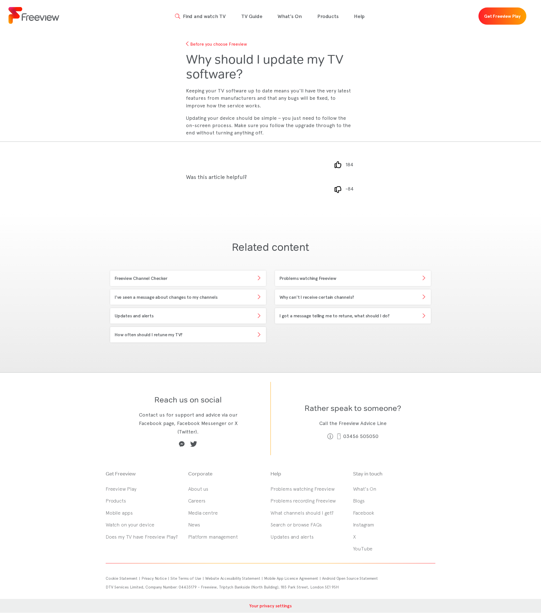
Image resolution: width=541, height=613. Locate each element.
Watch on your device (130, 525)
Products (328, 16)
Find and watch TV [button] (203, 16)
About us (198, 489)
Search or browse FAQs (296, 525)
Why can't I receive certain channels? (317, 297)
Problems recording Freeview (303, 501)
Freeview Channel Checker (141, 278)
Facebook (363, 513)
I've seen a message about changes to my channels (166, 297)
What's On (289, 16)
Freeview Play (121, 489)
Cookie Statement (122, 578)
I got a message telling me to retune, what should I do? (335, 315)
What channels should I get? (302, 513)
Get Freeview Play (502, 16)
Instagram (363, 525)
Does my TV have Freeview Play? (142, 537)
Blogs (359, 501)
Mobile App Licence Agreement (291, 578)
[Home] (33, 16)
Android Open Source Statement (350, 578)
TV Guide (251, 16)
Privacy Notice (154, 578)
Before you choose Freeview (218, 44)
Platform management (213, 537)
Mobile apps (119, 513)
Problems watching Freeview (308, 278)
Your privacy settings (270, 605)
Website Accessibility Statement (232, 578)
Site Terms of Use (185, 578)
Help (359, 16)
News (194, 525)
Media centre (203, 513)
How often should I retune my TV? (149, 334)
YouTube (363, 549)
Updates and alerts (134, 315)
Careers (197, 501)
